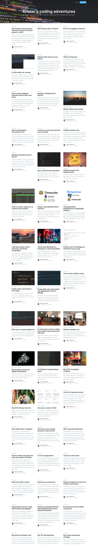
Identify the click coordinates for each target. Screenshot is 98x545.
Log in (76, 2)
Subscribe (83, 2)
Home (13, 2)
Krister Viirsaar (18, 46)
